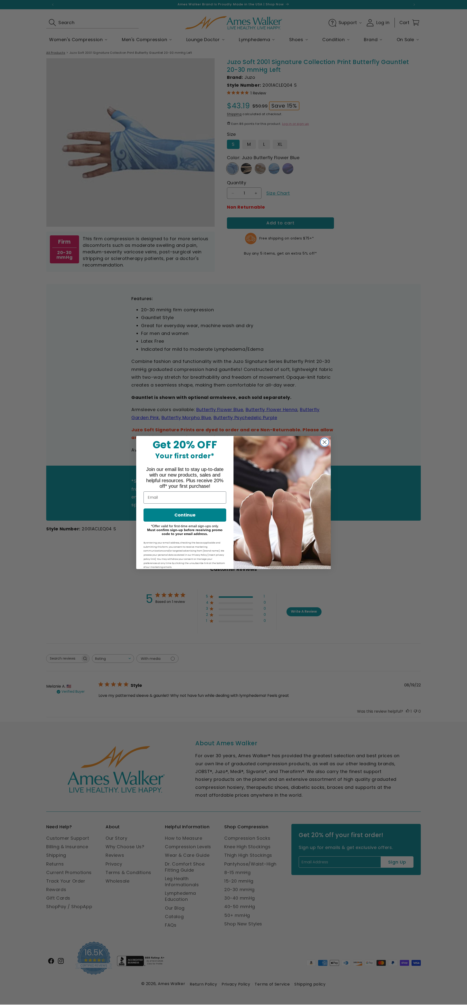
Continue (185, 515)
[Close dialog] (324, 442)
